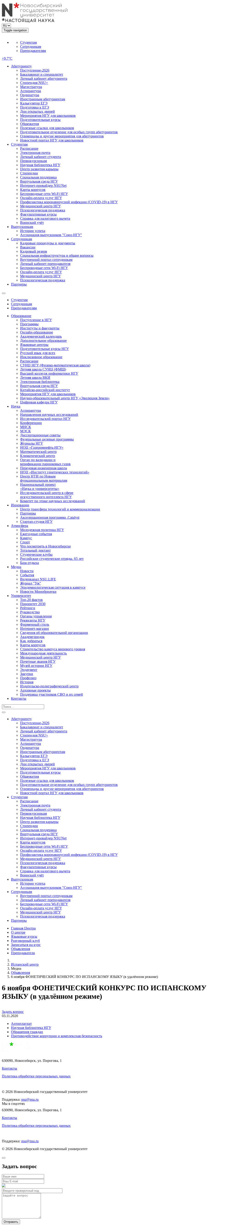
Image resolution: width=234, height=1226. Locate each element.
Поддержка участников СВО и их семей (51, 694)
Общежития (29, 124)
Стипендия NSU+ (34, 83)
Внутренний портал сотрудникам (46, 260)
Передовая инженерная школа (43, 468)
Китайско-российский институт (45, 390)
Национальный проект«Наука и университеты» (39, 487)
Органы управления (36, 616)
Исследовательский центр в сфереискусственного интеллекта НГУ (46, 495)
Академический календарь (41, 336)
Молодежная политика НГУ (42, 530)
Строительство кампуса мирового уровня (52, 649)
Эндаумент (28, 670)
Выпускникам (22, 227)
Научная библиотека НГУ (40, 165)
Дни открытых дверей (37, 111)
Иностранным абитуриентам (42, 99)
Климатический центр (37, 456)
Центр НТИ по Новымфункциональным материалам (43, 478)
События (27, 575)
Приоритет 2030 (32, 604)
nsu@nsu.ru (30, 1099)
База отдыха (29, 563)
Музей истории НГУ (36, 666)
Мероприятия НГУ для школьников (48, 116)
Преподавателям (33, 51)
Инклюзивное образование (41, 357)
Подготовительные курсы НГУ (44, 349)
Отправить (11, 1221)
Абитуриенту (21, 66)
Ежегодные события (36, 534)
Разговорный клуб (25, 941)
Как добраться (31, 641)
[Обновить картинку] (3, 1186)
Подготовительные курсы (40, 120)
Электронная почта (35, 153)
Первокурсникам (33, 161)
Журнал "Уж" (30, 583)
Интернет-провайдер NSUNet (43, 185)
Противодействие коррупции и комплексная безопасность (56, 1036)
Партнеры (19, 284)
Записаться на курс (26, 945)
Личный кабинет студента (40, 157)
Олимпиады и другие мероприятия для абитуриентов (62, 136)
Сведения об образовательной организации (54, 633)
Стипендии (29, 173)
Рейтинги (27, 608)
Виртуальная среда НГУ (39, 181)
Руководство (30, 612)
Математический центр (38, 452)
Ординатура (29, 95)
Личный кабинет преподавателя (45, 264)
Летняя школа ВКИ (35, 377)
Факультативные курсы (38, 214)
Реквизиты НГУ (32, 620)
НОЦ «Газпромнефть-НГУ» (41, 447)
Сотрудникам (30, 46)
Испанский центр (25, 964)
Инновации (20, 505)
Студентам (28, 42)
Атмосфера (19, 526)
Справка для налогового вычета (45, 218)
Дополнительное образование (43, 340)
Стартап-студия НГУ (36, 522)
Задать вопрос (13, 1012)
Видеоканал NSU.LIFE (38, 579)
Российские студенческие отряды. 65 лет (52, 559)
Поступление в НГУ (36, 320)
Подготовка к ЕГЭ (34, 107)
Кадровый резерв (33, 251)
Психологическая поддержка (42, 210)
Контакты (18, 698)
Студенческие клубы (36, 554)
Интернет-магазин (34, 628)
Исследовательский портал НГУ (45, 419)
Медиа (16, 567)
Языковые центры (34, 345)
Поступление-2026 (34, 70)
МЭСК (25, 431)
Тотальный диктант (35, 550)
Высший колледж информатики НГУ (49, 373)
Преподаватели (23, 953)
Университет (21, 596)
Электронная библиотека (39, 382)
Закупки (26, 674)
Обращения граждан (27, 1032)
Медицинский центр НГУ (40, 206)
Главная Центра (23, 928)
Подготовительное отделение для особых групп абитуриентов (69, 132)
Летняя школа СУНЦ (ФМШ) (43, 369)
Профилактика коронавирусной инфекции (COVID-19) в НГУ (69, 202)
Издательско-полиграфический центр (49, 686)
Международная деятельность (43, 653)
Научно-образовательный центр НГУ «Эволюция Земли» (65, 398)
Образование (21, 316)
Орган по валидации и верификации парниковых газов (45, 462)
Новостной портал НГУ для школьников (51, 140)
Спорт (25, 542)
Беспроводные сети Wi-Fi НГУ (44, 194)
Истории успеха (32, 231)
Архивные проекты (35, 690)
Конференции (31, 423)
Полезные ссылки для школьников (47, 128)
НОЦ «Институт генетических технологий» (54, 472)
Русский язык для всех (37, 353)
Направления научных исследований (49, 415)
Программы (29, 324)
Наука (15, 406)
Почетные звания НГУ (38, 661)
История (26, 682)
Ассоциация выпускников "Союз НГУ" (51, 235)
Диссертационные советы (40, 435)
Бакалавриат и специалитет (41, 74)
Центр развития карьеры (39, 169)
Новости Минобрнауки (38, 591)
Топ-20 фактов (31, 600)
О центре (18, 932)
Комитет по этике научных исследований (52, 501)
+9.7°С (7, 58)
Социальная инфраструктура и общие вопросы (56, 255)
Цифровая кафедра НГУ (39, 402)
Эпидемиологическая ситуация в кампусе (52, 587)
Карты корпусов (32, 190)
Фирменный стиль (34, 624)
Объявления (20, 949)
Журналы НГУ (31, 443)
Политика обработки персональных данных (36, 1076)
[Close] (3, 1158)
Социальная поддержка (38, 177)
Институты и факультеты (39, 328)
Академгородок (32, 637)
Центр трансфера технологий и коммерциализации (60, 509)
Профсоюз (28, 678)
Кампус (26, 538)
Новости (27, 571)
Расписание (29, 148)
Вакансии (27, 247)
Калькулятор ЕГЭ (34, 103)
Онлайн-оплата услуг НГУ (41, 198)
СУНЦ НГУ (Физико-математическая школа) (55, 365)
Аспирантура (30, 91)
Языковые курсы (24, 936)
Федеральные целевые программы (47, 439)
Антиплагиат (21, 1024)
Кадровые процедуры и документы (47, 243)
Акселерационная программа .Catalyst (49, 517)
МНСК (25, 427)
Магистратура (31, 87)
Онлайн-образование (36, 332)
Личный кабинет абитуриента (43, 78)
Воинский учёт (32, 222)
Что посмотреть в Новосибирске (45, 546)
